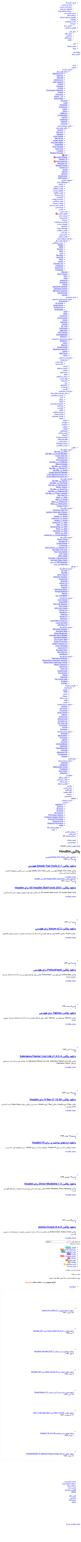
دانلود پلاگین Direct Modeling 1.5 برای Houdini (50, 1184)
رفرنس (65, 702)
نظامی (61, 410)
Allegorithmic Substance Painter (55, 663)
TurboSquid (63, 328)
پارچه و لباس (63, 441)
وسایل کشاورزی (62, 445)
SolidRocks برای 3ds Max (58, 462)
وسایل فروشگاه (62, 443)
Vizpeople (64, 322)
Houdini (60, 245)
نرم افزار (73, 567)
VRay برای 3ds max (61, 452)
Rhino (61, 251)
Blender (65, 594)
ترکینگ (60, 184)
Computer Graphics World (53, 817)
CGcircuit (64, 124)
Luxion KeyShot (62, 623)
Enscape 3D (63, 541)
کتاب (53, 830)
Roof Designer (58, 147)
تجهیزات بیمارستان (56, 404)
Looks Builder (58, 136)
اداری (61, 397)
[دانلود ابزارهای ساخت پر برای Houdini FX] (55, 1134)
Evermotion (63, 107)
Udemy (65, 109)
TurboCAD (64, 677)
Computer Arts (57, 821)
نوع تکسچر (68, 688)
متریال (65, 694)
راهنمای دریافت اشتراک (68, 17)
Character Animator (60, 577)
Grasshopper (63, 176)
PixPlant (64, 683)
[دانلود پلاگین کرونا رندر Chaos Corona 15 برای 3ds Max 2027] (62, 1370)
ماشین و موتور (62, 368)
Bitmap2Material (61, 592)
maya (66, 278)
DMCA (73, 1492)
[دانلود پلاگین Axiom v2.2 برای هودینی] (55, 920)
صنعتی (65, 427)
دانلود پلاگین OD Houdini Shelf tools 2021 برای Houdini (45, 888)
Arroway (64, 706)
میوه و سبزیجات (62, 437)
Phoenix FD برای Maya (59, 502)
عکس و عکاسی (58, 201)
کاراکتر (61, 402)
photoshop (63, 283)
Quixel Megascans (61, 633)
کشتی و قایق (63, 433)
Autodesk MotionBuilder (58, 635)
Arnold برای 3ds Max (60, 470)
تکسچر (65, 690)
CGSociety (59, 95)
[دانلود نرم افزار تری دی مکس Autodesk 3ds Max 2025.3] (62, 1349)
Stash (61, 825)
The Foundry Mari (61, 679)
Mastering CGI (58, 74)
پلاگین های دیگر (62, 128)
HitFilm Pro (63, 610)
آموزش (73, 67)
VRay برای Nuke (62, 525)
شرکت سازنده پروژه (65, 761)
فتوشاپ (69, 775)
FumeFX (64, 174)
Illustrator (64, 619)
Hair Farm (59, 132)
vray (65, 155)
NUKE (61, 247)
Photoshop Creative (55, 815)
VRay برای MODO (61, 533)
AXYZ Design (63, 333)
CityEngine (59, 270)
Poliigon (64, 757)
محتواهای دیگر (62, 182)
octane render (58, 140)
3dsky (65, 314)
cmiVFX (65, 118)
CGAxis (65, 320)
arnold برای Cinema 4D (59, 518)
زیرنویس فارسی (70, 832)
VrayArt (60, 84)
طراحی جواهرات (58, 189)
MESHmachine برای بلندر (59, 562)
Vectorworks (63, 673)
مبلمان (65, 370)
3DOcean (64, 734)
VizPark (65, 324)
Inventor (64, 587)
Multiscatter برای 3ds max (58, 485)
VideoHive (64, 773)
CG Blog (60, 88)
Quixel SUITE (63, 648)
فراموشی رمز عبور (66, 9)
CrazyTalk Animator (60, 604)
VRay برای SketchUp (60, 531)
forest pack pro (61, 161)
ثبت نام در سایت (66, 7)
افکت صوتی (67, 792)
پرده (66, 383)
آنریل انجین (67, 788)
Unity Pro (64, 669)
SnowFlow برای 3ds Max (59, 489)
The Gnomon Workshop (54, 90)
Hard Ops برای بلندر (61, 564)
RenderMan (59, 145)
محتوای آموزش (66, 180)
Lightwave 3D (62, 625)
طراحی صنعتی (58, 186)
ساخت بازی (63, 234)
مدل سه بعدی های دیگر (59, 393)
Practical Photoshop (55, 819)
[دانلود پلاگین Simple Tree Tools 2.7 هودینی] (60, 857)
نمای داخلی (59, 364)
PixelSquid (63, 769)
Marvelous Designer (60, 291)
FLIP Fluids (63, 554)
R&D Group (63, 354)
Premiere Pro (58, 264)
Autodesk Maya (62, 631)
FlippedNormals (62, 748)
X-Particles (63, 546)
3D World (59, 811)
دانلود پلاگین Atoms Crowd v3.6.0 (57, 1227)
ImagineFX (59, 805)
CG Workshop (63, 115)
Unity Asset (63, 771)
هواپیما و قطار (62, 439)
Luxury (65, 343)
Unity (66, 276)
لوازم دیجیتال (58, 414)
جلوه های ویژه (62, 228)
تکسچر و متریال (70, 686)
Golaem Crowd (62, 506)
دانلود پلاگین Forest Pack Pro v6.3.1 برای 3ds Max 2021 (53, 1331)
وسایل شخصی (58, 412)
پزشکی (61, 399)
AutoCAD (59, 257)
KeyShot (60, 249)
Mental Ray (59, 138)
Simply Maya (58, 99)
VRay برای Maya (62, 498)
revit (61, 253)
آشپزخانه (64, 381)
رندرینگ (65, 220)
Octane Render (62, 544)
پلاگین (73, 447)
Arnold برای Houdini (61, 516)
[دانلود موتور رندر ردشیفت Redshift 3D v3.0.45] (62, 1431)
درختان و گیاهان (62, 376)
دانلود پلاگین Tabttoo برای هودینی (57, 1013)
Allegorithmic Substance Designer (55, 660)
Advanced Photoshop (55, 823)
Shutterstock (63, 719)
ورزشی (65, 366)
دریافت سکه (71, 15)
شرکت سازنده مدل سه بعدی (62, 299)
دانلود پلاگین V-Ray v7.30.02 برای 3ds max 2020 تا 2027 (53, 1413)
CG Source (64, 709)
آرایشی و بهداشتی (57, 395)
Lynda (65, 103)
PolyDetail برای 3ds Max (59, 483)
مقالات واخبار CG (53, 828)
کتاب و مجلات (67, 800)
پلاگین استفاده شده (65, 126)
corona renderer (61, 157)
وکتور (66, 700)
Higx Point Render (61, 552)
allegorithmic (63, 736)
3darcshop (64, 331)
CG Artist (64, 742)
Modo (61, 260)
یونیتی (69, 786)
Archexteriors (58, 305)
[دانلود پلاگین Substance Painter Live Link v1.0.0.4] (55, 1047)
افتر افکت (68, 790)
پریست (69, 794)
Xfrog (65, 356)
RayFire (65, 172)
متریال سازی (63, 216)
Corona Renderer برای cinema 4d (56, 535)
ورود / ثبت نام (71, 3)
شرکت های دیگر (62, 72)
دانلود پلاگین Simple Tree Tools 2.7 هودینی (52, 866)
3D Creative (58, 813)
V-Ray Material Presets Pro (57, 475)
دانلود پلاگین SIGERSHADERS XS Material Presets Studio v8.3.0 (50, 1454)
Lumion (60, 262)
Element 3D (63, 159)
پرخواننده (72, 1287)
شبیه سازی (59, 207)
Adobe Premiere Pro (60, 644)
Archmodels (59, 310)
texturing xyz (63, 721)
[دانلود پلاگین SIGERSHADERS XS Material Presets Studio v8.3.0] (62, 1452)
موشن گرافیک (58, 193)
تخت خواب (64, 372)
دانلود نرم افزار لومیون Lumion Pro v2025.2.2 (58, 1311)
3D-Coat (64, 571)
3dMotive (64, 113)
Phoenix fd (63, 168)
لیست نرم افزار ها (66, 569)
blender (65, 295)
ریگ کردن (64, 232)
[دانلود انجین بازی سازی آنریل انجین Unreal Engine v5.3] (62, 1390)
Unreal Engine (62, 293)
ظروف (65, 429)
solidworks (59, 266)
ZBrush (65, 285)
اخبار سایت (72, 1266)
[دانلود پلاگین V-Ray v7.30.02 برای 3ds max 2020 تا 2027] (62, 1411)
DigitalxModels (62, 335)
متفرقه (73, 798)
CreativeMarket (62, 744)
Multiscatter (63, 178)
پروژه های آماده (70, 1250)
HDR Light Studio (61, 608)
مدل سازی (64, 212)
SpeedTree (59, 268)
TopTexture (63, 725)
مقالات (73, 1262)
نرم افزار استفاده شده (64, 239)
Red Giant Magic (57, 143)
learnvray (60, 76)
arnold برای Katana (61, 521)
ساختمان (64, 425)
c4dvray (65, 740)
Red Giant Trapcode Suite (58, 558)
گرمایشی (60, 408)
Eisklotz (64, 715)
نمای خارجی (59, 362)
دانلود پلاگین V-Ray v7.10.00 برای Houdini (53, 1099)
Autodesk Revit (62, 650)
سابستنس (68, 796)
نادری (74, 859)
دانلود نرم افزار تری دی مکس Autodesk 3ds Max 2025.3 (54, 1352)
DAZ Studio (63, 606)
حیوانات (65, 422)
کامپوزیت (60, 197)
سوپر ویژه (72, 834)
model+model (62, 347)
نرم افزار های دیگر (61, 241)
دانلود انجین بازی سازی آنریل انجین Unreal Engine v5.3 (54, 1392)
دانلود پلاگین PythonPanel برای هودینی (54, 970)
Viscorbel (64, 101)
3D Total (64, 326)
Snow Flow (59, 149)
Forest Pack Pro (61, 456)
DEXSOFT (64, 337)
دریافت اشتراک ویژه (65, 11)
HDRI (66, 692)
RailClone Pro (62, 163)
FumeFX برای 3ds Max (60, 466)
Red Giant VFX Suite (60, 550)
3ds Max (64, 573)
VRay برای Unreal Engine (59, 527)
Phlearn (60, 92)
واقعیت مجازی (58, 191)
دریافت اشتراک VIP (69, 836)
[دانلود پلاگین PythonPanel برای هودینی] (55, 961)
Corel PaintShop (61, 646)
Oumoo (65, 351)
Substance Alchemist (60, 658)
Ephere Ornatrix (62, 487)
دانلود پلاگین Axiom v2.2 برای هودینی (55, 929)
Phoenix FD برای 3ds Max (58, 468)
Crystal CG (64, 316)
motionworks (63, 754)
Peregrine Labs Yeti (60, 510)
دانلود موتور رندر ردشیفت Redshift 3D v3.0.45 (57, 1433)
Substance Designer (60, 287)
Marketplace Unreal (60, 767)
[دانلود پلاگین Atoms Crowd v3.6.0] (55, 1218)
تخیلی (61, 418)
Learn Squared (58, 82)
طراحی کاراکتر (63, 237)
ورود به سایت (67, 5)
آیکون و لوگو (63, 777)
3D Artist (59, 809)
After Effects (62, 274)
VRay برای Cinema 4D (60, 523)
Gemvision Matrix (61, 589)
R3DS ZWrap (63, 556)
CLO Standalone (62, 596)
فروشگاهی (64, 431)
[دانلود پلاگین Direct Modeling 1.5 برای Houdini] (55, 1175)
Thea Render (63, 514)
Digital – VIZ (58, 97)
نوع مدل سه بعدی (65, 358)
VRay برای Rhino (62, 529)
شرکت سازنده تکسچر (64, 704)
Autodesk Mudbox (61, 638)
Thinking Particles (56, 153)
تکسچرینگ (64, 218)
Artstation (64, 738)
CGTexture (63, 711)
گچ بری (65, 389)
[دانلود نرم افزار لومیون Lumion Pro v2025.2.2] (62, 1308)
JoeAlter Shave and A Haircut (57, 512)
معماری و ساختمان (61, 222)
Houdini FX (63, 617)
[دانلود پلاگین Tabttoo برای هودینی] (55, 1004)
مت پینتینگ (59, 195)
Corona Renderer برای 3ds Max (56, 454)
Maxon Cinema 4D (61, 665)
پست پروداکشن (57, 243)
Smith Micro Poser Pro (59, 621)
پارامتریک (64, 226)
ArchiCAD (64, 581)
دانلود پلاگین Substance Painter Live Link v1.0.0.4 (48, 1056)
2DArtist (60, 807)
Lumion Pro (63, 583)
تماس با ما (68, 26)
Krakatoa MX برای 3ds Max (58, 491)
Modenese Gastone (60, 349)
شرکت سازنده (67, 69)
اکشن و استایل (62, 780)
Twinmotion (63, 579)
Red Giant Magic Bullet (59, 560)
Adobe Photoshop (61, 642)
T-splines (59, 151)
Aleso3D (64, 122)
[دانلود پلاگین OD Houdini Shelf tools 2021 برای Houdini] (55, 879)
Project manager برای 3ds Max (56, 493)
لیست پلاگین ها (66, 450)
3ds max (64, 272)
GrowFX (60, 130)
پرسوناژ (65, 696)
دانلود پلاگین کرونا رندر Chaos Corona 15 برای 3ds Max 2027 (52, 1372)
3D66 (65, 312)
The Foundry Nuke (61, 640)
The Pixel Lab (62, 723)
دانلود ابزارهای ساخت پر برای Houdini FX (54, 1142)
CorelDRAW (63, 602)
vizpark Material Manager (58, 473)
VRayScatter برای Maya (59, 504)
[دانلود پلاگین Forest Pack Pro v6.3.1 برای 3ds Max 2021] (62, 1329)
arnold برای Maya (61, 500)
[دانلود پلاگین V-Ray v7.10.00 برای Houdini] (55, 1091)
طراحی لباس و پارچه (56, 205)
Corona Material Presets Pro (57, 477)
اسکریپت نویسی (57, 199)
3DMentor (64, 341)
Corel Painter (63, 600)
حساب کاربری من (70, 13)
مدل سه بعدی (71, 297)
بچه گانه (60, 406)
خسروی (73, 1136)
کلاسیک (65, 435)
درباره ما (73, 24)
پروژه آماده (72, 759)
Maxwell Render (62, 166)
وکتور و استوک (63, 784)
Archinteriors (58, 308)
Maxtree (64, 345)
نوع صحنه (64, 360)
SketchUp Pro (62, 652)
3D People (59, 303)
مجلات (65, 802)
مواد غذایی (64, 379)
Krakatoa (60, 134)
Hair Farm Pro (62, 496)
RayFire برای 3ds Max (60, 481)
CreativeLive (58, 80)
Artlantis (64, 681)
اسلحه (65, 420)
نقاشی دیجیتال (58, 203)
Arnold (65, 170)
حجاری (61, 209)
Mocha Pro (63, 612)
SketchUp (59, 255)
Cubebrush (64, 120)
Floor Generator (62, 460)
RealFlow (64, 615)
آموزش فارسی (62, 214)
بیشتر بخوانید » (70, 877)
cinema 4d (64, 280)
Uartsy (65, 111)
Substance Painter (61, 289)
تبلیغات (73, 19)
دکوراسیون (64, 385)
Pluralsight (63, 105)
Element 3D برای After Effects (56, 548)
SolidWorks (63, 654)
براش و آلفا (64, 698)
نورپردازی (64, 387)
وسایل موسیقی (57, 416)
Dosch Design (62, 318)
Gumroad (60, 78)
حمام (66, 374)
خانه (74, 65)
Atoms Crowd (62, 539)
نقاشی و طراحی (62, 230)
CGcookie (59, 86)
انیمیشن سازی (62, 224)
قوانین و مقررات (70, 28)
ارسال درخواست (70, 21)
